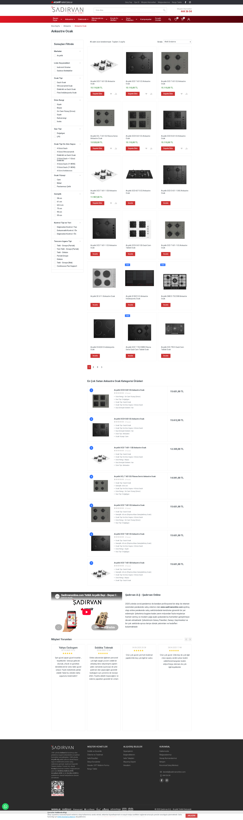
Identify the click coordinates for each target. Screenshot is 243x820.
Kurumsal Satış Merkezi (168, 765)
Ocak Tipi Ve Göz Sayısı (64, 144)
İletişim (162, 762)
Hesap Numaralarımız (168, 758)
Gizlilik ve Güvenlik (94, 751)
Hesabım (126, 765)
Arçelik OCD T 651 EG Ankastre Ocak (129, 505)
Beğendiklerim (129, 755)
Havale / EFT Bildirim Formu (98, 765)
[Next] (102, 367)
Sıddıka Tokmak (104, 647)
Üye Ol (136, 2)
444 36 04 (186, 11)
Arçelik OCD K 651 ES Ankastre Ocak (129, 419)
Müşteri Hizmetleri (148, 2)
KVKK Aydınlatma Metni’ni (66, 817)
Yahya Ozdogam (68, 647)
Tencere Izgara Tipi (63, 241)
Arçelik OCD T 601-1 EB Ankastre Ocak (130, 448)
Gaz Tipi (58, 129)
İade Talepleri (128, 758)
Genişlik (57, 194)
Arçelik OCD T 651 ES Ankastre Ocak (129, 534)
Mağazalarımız (164, 2)
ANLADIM (191, 816)
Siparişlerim (128, 751)
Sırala (159, 42)
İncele (130, 203)
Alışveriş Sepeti (129, 762)
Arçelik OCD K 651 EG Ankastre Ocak (129, 390)
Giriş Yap (128, 2)
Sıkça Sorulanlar (93, 762)
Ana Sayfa (55, 26)
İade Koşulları (92, 758)
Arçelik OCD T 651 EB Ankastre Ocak (129, 563)
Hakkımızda (164, 751)
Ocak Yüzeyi (59, 175)
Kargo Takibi (177, 2)
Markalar (58, 51)
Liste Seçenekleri (62, 63)
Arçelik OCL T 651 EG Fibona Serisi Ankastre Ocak (135, 476)
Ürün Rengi (59, 100)
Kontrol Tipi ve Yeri (62, 223)
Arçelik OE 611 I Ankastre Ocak (102, 296)
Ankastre (67, 26)
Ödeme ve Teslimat (95, 755)
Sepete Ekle (97, 94)
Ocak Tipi (58, 78)
